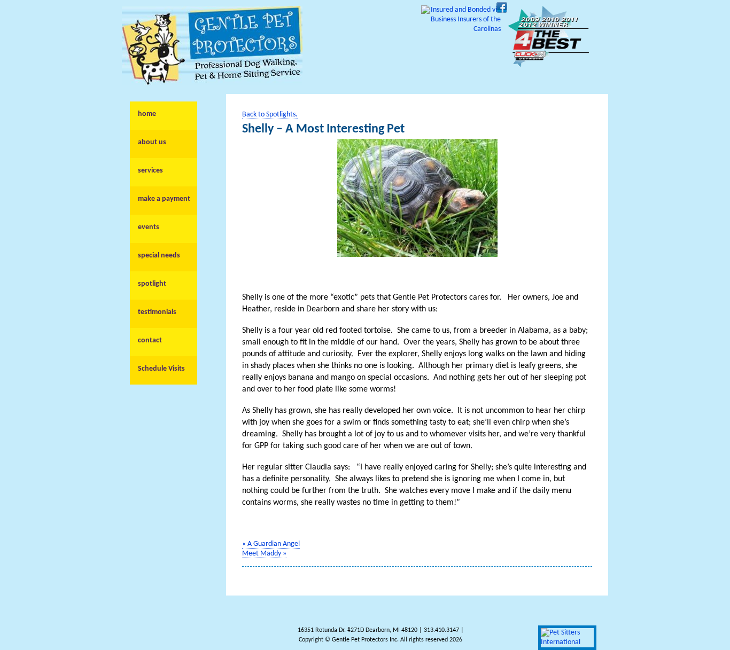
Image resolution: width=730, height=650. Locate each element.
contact (150, 340)
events (148, 227)
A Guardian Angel (271, 544)
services (150, 171)
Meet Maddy (264, 554)
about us (152, 142)
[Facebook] (501, 11)
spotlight (152, 284)
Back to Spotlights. (270, 115)
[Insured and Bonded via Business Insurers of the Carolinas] (461, 29)
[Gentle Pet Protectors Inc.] (212, 83)
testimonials (157, 312)
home (147, 114)
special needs (159, 256)
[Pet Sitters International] (567, 642)
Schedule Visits (161, 369)
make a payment (164, 199)
